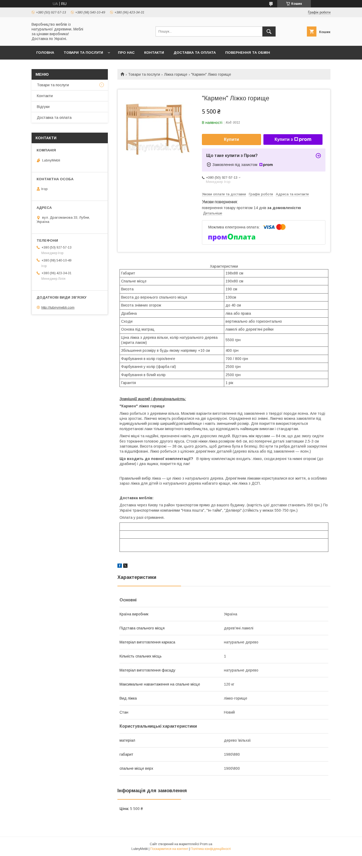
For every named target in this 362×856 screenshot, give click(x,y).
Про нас (126, 53)
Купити (231, 139)
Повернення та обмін (247, 53)
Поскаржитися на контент (169, 849)
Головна (45, 53)
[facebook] (119, 566)
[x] (125, 566)
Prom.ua (206, 844)
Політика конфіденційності (211, 849)
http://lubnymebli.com (57, 307)
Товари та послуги (83, 53)
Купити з (284, 139)
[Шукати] (269, 31)
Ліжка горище (175, 74)
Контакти (154, 53)
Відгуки (43, 107)
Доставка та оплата (195, 53)
